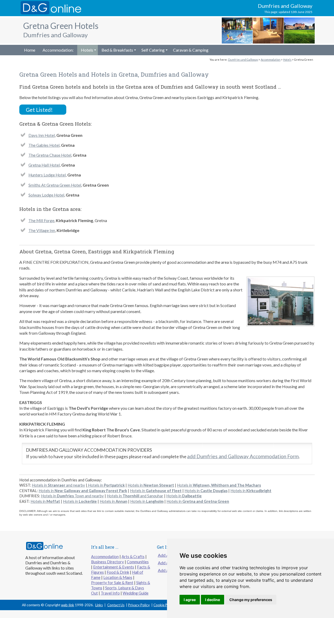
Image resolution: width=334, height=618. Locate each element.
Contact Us (115, 605)
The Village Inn (41, 230)
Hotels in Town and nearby (72, 496)
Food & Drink (118, 572)
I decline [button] (212, 599)
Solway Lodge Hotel (46, 195)
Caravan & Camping (190, 49)
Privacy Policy (139, 605)
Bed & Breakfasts (117, 49)
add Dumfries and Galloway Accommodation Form (243, 456)
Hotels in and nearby (58, 485)
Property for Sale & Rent (112, 582)
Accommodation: (58, 49)
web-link (67, 605)
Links (99, 605)
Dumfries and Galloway (243, 59)
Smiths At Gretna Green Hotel (54, 185)
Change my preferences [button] (250, 599)
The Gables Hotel (43, 145)
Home (29, 49)
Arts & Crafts (133, 556)
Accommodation (271, 59)
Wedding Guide (135, 593)
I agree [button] (190, 599)
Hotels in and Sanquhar (135, 496)
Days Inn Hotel (41, 135)
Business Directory (107, 562)
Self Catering (153, 49)
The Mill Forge (41, 220)
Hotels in (106, 485)
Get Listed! (39, 109)
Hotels (87, 49)
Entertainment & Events (113, 567)
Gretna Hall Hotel (44, 165)
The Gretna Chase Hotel (49, 155)
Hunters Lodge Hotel (47, 175)
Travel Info (110, 593)
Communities (138, 562)
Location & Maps (117, 577)
